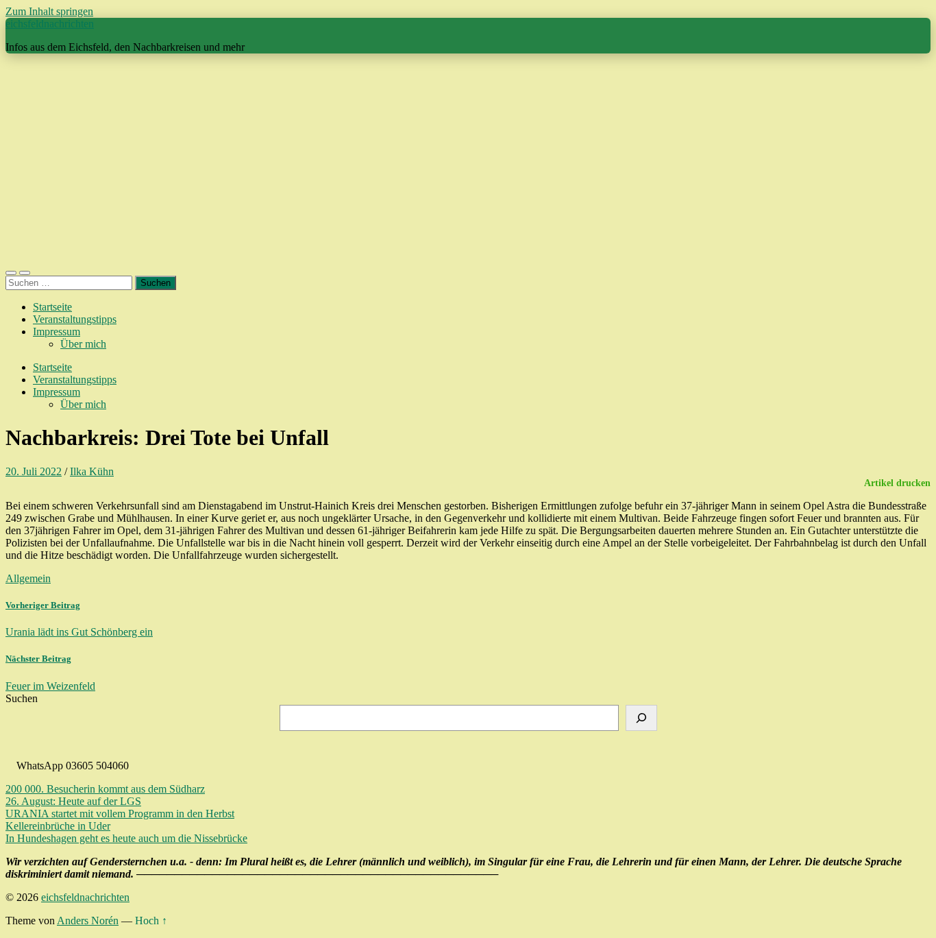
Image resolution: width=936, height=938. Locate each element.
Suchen (21, 698)
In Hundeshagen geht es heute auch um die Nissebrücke (126, 838)
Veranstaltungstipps (74, 319)
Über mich (83, 344)
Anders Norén (88, 920)
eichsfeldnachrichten (49, 23)
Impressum (56, 331)
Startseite (52, 307)
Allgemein (28, 578)
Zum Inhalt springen (49, 11)
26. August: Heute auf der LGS (73, 801)
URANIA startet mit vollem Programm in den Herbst (119, 813)
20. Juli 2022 (33, 471)
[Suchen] (641, 718)
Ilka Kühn (92, 471)
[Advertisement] (468, 160)
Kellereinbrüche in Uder (57, 826)
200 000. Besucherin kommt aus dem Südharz (105, 789)
